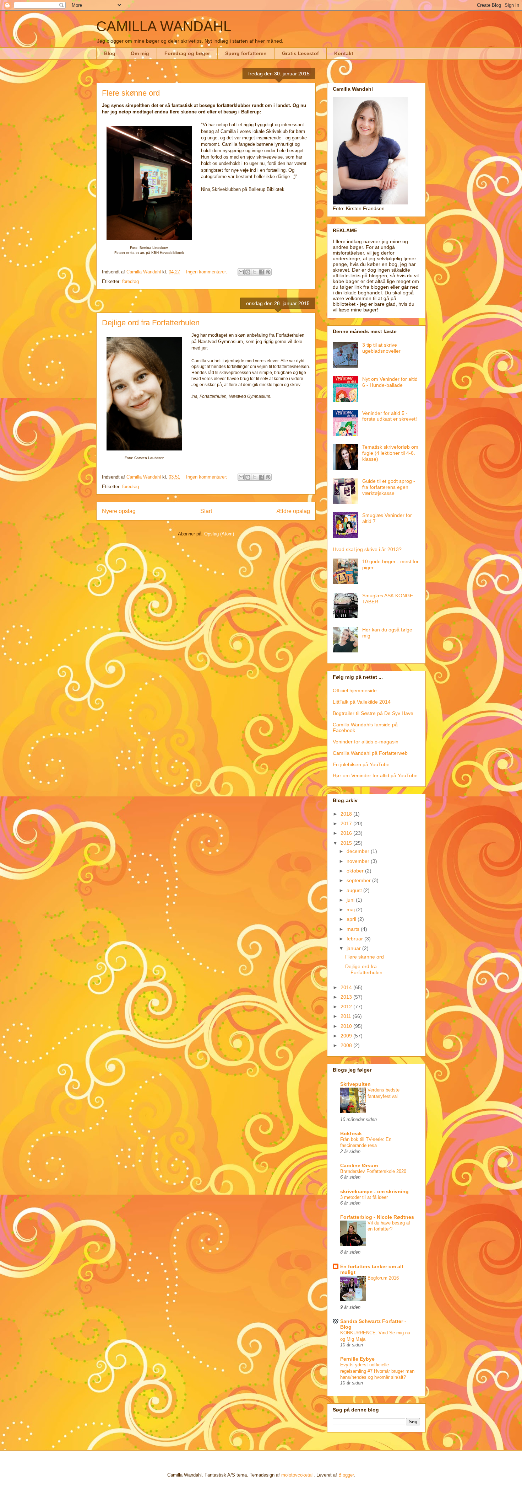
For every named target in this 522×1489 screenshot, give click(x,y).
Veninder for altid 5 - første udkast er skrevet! (389, 416)
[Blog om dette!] (247, 272)
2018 (347, 814)
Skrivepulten (355, 1084)
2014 (347, 987)
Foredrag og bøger (187, 53)
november (359, 861)
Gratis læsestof (300, 53)
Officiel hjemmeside (355, 690)
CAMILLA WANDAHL (163, 26)
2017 (347, 823)
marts (354, 929)
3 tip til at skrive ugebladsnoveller (381, 348)
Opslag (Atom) (219, 534)
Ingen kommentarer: (207, 271)
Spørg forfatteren (246, 53)
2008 (347, 1045)
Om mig (140, 53)
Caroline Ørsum (359, 1165)
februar (355, 938)
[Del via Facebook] (261, 272)
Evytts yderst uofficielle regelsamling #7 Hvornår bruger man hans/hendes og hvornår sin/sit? (377, 1371)
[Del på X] (254, 272)
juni (351, 900)
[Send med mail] (241, 272)
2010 (347, 1026)
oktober (356, 871)
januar (354, 948)
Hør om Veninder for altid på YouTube (375, 775)
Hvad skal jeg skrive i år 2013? (367, 549)
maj (351, 909)
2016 (347, 833)
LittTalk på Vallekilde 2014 (362, 702)
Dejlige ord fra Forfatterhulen (151, 322)
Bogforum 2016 (383, 1278)
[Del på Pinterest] (268, 272)
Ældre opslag (293, 511)
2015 (347, 843)
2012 (347, 1006)
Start (206, 511)
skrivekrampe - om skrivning (374, 1191)
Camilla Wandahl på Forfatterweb (370, 753)
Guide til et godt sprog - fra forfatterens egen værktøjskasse (388, 487)
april (352, 919)
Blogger (346, 1475)
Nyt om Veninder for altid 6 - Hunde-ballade (390, 382)
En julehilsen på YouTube (361, 764)
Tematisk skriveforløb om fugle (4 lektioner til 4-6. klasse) (390, 453)
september (359, 880)
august (355, 890)
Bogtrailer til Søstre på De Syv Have (373, 713)
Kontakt (343, 53)
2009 (347, 1036)
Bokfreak (351, 1133)
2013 (347, 997)
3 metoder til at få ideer (364, 1197)
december (359, 851)
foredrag (130, 281)
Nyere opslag (119, 511)
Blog (109, 53)
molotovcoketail (297, 1475)
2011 (347, 1016)
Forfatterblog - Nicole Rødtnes (377, 1217)
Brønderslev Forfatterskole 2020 (373, 1171)
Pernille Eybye (357, 1359)
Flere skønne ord (131, 93)
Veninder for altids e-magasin (365, 741)
